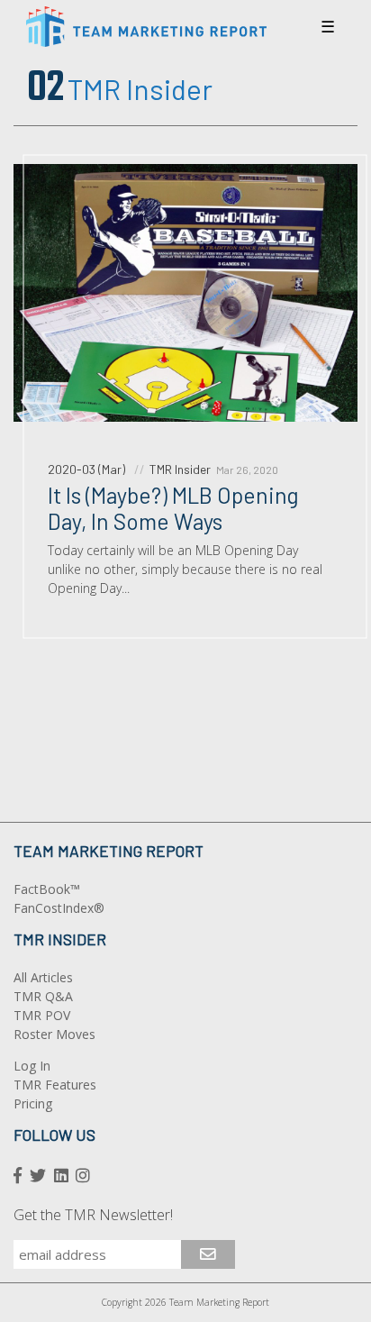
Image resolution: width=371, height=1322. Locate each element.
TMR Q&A (43, 996)
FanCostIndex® (59, 907)
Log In (32, 1065)
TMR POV (42, 1015)
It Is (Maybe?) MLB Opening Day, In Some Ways (173, 507)
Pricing (33, 1103)
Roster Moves (54, 1034)
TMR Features (55, 1084)
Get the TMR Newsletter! (93, 1215)
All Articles (43, 977)
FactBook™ (47, 889)
